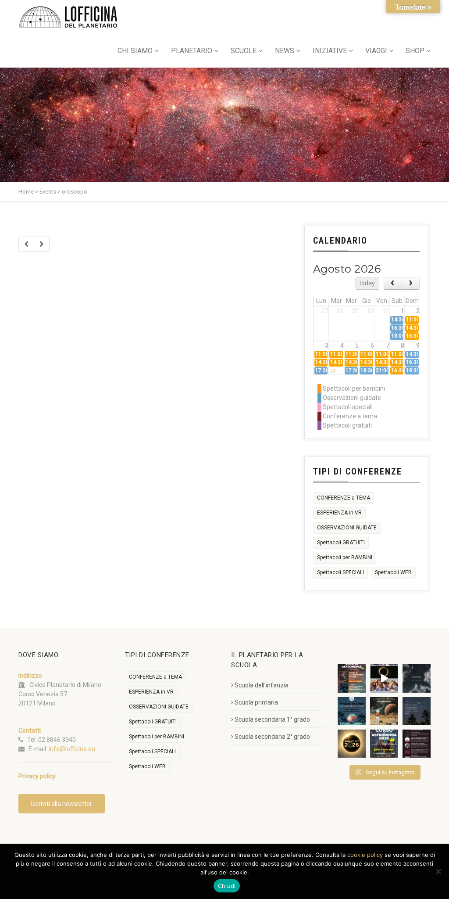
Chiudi (227, 885)
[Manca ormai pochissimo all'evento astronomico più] (352, 744)
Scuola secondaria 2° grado (272, 736)
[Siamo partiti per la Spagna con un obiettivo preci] (384, 678)
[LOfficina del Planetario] (68, 17)
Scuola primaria (256, 702)
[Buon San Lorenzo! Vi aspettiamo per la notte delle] (417, 711)
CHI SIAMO (135, 51)
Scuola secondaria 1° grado (272, 719)
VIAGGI (376, 51)
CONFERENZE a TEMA (343, 498)
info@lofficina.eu (72, 748)
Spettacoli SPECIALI (340, 572)
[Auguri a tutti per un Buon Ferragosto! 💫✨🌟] (417, 678)
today (367, 283)
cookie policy (365, 854)
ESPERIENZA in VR (339, 513)
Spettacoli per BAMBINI (344, 557)
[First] (26, 244)
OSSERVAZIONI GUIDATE (347, 528)
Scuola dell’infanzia (262, 685)
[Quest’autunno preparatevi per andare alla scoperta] (352, 678)
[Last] (42, 244)
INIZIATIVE (330, 51)
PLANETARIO (191, 51)
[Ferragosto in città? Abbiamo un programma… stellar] (352, 711)
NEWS (284, 51)
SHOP (415, 51)
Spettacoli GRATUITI (341, 542)
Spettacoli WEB (393, 572)
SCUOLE (244, 51)
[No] (438, 871)
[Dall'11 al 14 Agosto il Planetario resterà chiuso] (384, 711)
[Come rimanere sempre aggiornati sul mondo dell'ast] (417, 744)
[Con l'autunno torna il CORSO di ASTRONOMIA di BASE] (384, 744)
